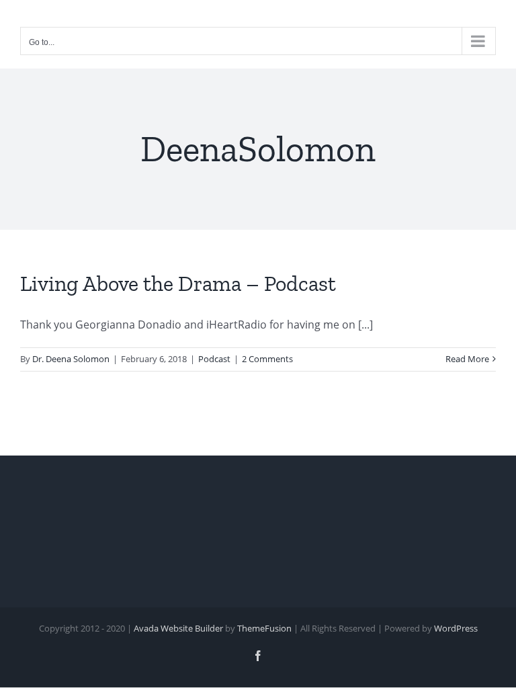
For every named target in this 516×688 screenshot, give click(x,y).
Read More (467, 359)
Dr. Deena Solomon (71, 359)
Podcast (214, 359)
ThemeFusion (264, 628)
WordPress (456, 628)
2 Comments (267, 359)
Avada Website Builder (178, 628)
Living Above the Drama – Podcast (178, 283)
